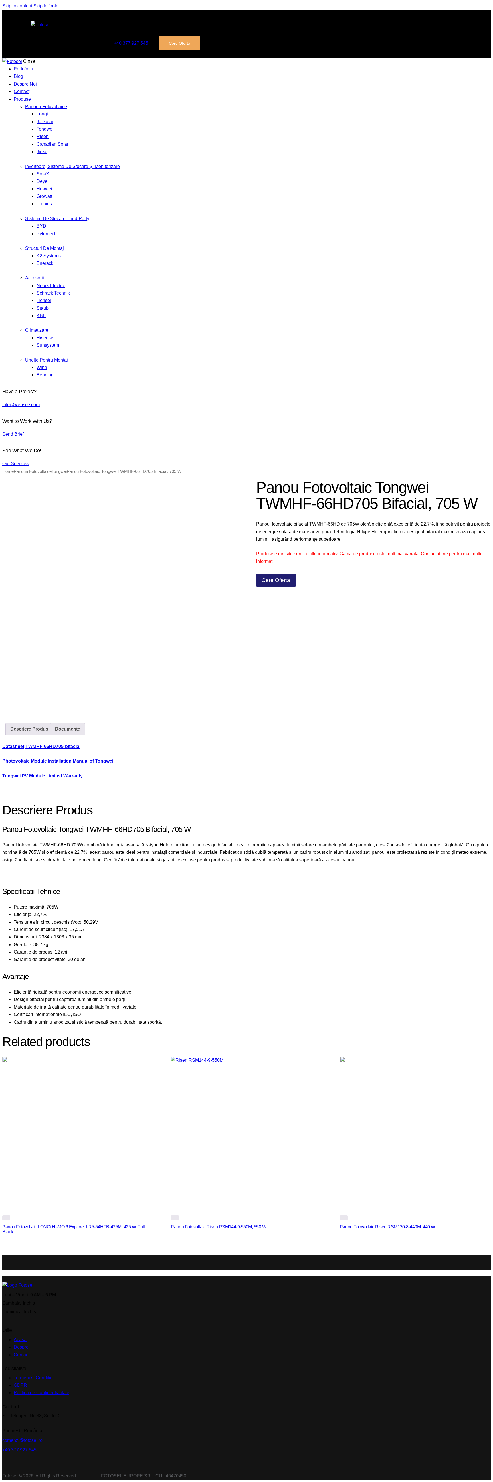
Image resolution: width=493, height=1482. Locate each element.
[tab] (29, 729)
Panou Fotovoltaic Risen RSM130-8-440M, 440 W (387, 1226)
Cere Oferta (276, 580)
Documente (67, 729)
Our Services (15, 463)
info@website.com (21, 404)
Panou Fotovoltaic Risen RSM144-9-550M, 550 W (218, 1226)
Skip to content (17, 5)
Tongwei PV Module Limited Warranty (42, 775)
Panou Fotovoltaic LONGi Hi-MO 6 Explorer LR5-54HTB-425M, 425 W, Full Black (73, 1229)
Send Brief (13, 434)
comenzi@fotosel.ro (22, 1440)
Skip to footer (46, 5)
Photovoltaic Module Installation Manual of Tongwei (57, 761)
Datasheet (13, 746)
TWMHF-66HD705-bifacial (52, 746)
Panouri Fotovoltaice (33, 471)
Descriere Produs (29, 729)
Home (8, 471)
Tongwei (59, 471)
